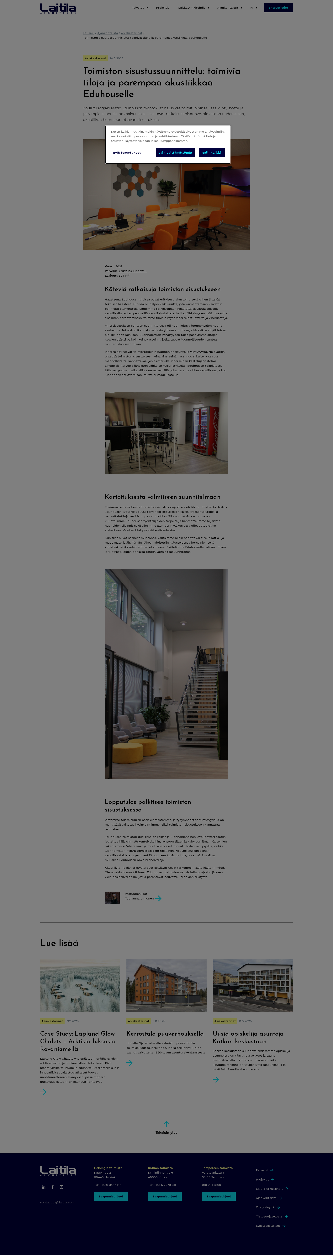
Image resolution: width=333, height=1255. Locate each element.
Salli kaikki (211, 152)
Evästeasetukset (127, 152)
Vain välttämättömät (175, 152)
